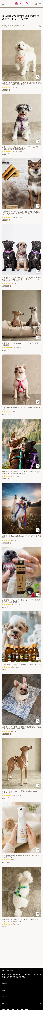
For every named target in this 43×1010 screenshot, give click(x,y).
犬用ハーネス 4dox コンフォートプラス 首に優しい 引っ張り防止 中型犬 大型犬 (20, 148)
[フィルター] (40, 26)
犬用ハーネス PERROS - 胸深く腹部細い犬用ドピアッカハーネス (21, 792)
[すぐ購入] (38, 77)
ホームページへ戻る (7, 25)
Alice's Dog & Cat (8, 970)
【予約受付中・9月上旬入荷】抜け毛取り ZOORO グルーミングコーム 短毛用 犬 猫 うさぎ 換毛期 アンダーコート (21, 213)
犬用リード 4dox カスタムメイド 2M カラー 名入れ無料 (21, 536)
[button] (35, 3)
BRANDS (4, 983)
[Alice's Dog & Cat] (21, 3)
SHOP (4, 990)
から (6, 90)
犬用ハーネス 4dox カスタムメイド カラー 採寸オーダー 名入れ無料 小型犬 (21, 920)
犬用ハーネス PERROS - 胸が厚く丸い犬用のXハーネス (21, 408)
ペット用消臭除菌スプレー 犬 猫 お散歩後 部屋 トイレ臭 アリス (21, 856)
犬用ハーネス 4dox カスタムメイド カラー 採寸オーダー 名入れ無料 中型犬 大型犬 (21, 472)
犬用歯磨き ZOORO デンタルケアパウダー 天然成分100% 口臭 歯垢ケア (21, 601)
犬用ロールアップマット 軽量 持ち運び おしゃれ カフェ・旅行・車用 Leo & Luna (21, 727)
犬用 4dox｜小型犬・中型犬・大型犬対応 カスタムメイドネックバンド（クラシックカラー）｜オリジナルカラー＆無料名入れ (21, 278)
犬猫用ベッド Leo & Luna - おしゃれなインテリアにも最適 (21, 344)
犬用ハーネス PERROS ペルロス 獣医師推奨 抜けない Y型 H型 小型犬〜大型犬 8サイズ (21, 83)
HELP (3, 1003)
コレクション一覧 (19, 25)
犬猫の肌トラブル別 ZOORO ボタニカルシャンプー (21, 664)
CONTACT (5, 997)
